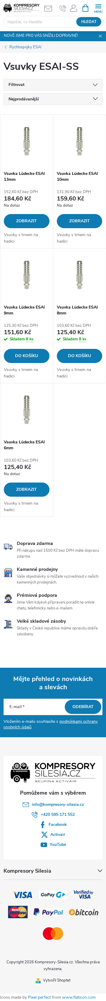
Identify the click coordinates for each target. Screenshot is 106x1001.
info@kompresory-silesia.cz (58, 804)
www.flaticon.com (79, 997)
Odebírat (83, 707)
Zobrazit (26, 221)
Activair (57, 834)
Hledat (89, 21)
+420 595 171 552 (58, 814)
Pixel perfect (39, 997)
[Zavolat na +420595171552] (63, 8)
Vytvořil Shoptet (56, 980)
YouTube (58, 844)
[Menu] (98, 8)
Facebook (58, 824)
